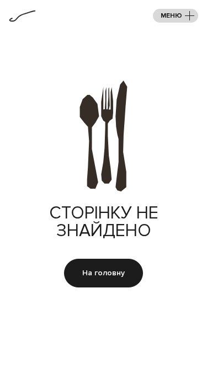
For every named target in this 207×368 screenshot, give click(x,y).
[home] (22, 16)
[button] (175, 16)
